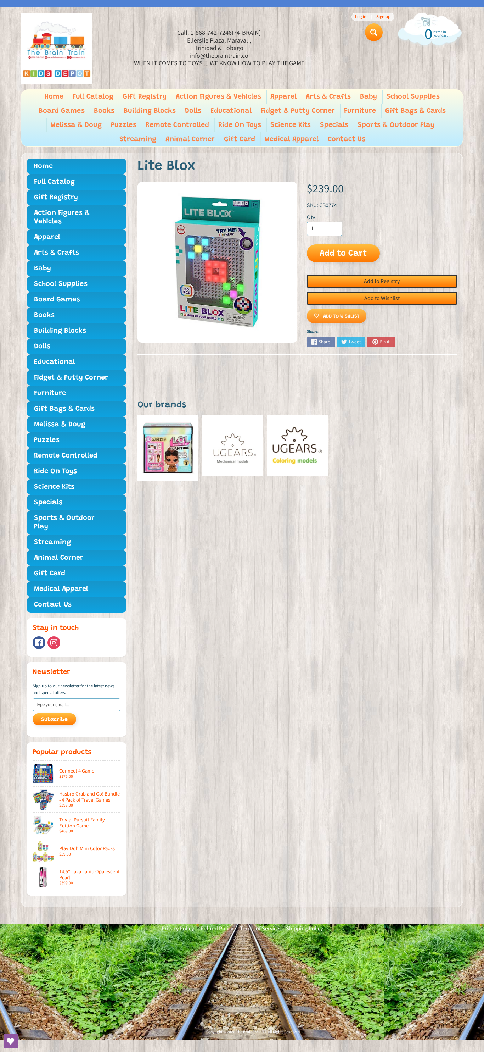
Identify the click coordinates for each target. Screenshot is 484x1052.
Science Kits (290, 125)
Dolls (193, 111)
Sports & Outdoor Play (396, 125)
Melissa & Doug (76, 125)
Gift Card (239, 139)
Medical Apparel (291, 139)
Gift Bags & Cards (415, 111)
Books (104, 111)
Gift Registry (145, 96)
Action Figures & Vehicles (218, 96)
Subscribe (54, 719)
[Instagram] (53, 642)
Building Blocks (150, 111)
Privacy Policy (178, 928)
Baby (368, 96)
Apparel (283, 96)
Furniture (360, 111)
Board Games (62, 111)
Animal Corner (190, 139)
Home (54, 96)
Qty (311, 217)
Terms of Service (259, 928)
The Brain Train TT (251, 1032)
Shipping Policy (304, 928)
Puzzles (123, 125)
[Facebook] (39, 642)
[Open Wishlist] (11, 1041)
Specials (334, 125)
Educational (231, 111)
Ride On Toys (239, 125)
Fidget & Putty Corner (298, 111)
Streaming (137, 139)
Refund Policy (217, 928)
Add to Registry (382, 281)
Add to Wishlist (382, 298)
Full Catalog (93, 96)
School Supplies (413, 96)
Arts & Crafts (328, 96)
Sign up (383, 17)
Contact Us (346, 139)
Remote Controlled (177, 125)
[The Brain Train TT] (56, 48)
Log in (360, 17)
